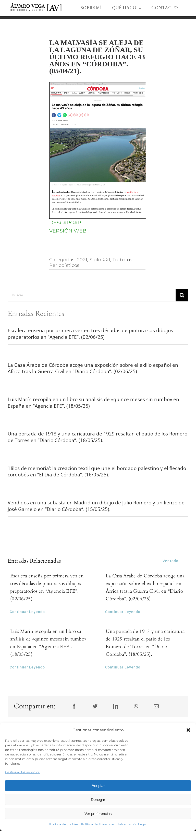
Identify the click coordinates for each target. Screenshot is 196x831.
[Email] (156, 706)
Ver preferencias (98, 813)
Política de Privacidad (98, 824)
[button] (188, 730)
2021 (82, 260)
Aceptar (98, 785)
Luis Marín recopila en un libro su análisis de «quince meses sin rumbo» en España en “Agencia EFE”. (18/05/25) (93, 402)
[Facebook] (74, 706)
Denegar (98, 799)
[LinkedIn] (116, 706)
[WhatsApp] (136, 706)
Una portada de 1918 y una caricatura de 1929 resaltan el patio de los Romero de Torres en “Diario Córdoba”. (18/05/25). (97, 437)
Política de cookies (63, 824)
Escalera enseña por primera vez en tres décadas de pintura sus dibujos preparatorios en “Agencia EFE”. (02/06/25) (90, 333)
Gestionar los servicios (22, 772)
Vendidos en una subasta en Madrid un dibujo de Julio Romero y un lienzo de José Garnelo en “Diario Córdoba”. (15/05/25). (96, 506)
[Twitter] (95, 706)
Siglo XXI (100, 260)
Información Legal (132, 824)
